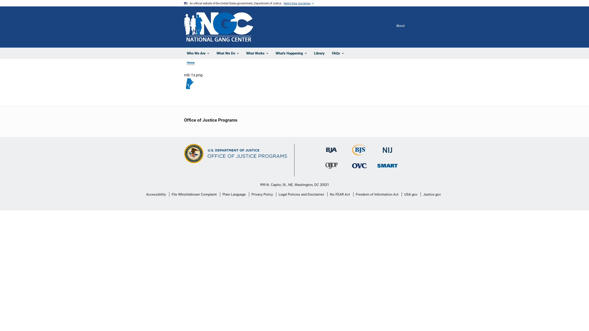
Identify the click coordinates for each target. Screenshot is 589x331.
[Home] (218, 27)
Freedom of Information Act (377, 194)
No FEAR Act (340, 194)
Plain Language (234, 194)
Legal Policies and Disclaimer (301, 194)
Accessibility (156, 194)
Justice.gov (432, 194)
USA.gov (410, 194)
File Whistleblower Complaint (194, 194)
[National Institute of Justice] (387, 148)
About (400, 25)
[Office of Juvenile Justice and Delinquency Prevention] (332, 167)
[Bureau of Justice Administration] (331, 148)
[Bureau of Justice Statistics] (359, 153)
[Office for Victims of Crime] (359, 165)
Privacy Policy (262, 194)
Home (191, 62)
